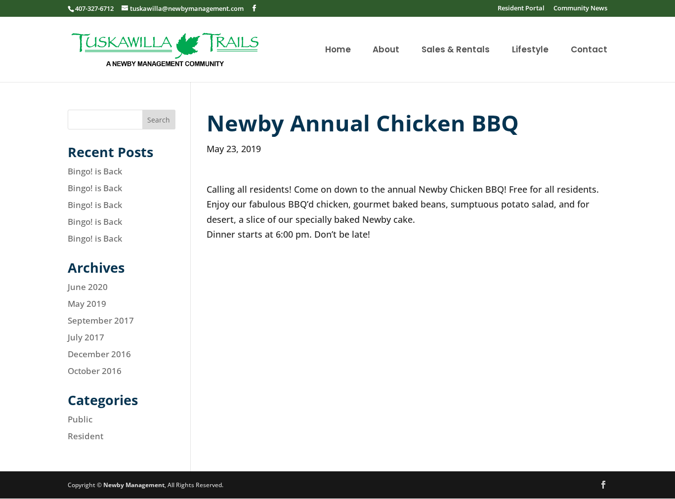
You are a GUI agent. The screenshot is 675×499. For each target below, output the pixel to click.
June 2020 (88, 286)
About (386, 50)
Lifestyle (530, 50)
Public (80, 419)
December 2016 (99, 354)
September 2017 (101, 320)
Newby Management (134, 485)
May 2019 (87, 303)
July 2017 (86, 337)
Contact (589, 50)
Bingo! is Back (95, 171)
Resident (85, 436)
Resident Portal (521, 8)
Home (338, 50)
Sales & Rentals (456, 50)
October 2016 (95, 370)
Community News (580, 8)
